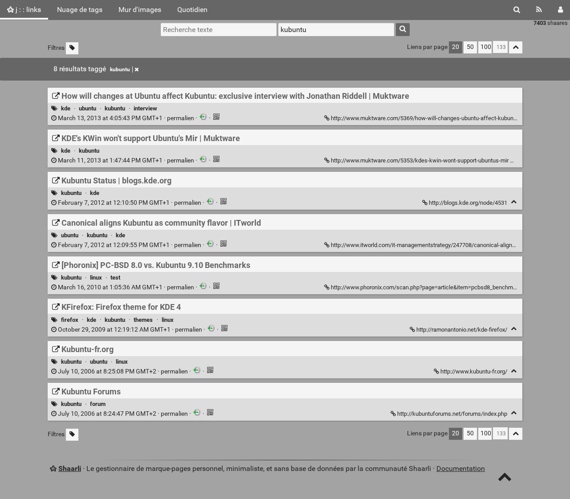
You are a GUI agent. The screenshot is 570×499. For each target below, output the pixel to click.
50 (470, 47)
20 (455, 47)
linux (96, 277)
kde (65, 108)
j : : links (27, 9)
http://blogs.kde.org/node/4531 (468, 202)
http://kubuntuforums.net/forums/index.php (452, 413)
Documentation (460, 468)
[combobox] (336, 29)
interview (145, 108)
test (115, 277)
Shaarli (69, 468)
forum (98, 404)
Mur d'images (139, 9)
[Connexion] (560, 10)
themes (143, 319)
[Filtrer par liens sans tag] (72, 48)
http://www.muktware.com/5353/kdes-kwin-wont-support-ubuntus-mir (420, 160)
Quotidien (192, 9)
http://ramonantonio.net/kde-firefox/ (462, 329)
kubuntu (120, 69)
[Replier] (515, 159)
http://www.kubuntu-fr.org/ (474, 371)
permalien (126, 118)
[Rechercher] (516, 10)
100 (485, 47)
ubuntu (87, 108)
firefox (69, 319)
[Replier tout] (515, 47)
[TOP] (504, 479)
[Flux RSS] (539, 10)
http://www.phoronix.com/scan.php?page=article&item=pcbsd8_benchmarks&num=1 (438, 287)
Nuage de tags (79, 9)
